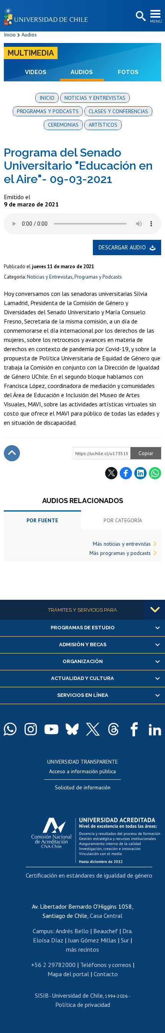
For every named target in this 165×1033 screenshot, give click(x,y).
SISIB (42, 995)
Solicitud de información (83, 787)
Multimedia (31, 53)
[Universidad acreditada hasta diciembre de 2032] (95, 838)
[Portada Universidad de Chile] (48, 15)
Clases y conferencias (118, 111)
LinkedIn (140, 473)
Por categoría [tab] (123, 520)
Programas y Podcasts (98, 277)
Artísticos (103, 124)
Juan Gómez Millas (92, 940)
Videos (35, 72)
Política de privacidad (82, 1004)
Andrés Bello (72, 931)
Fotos (128, 72)
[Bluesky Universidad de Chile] (72, 729)
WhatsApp (155, 473)
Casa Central (106, 915)
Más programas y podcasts (120, 553)
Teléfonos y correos (105, 965)
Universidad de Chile (77, 995)
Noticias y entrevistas (94, 97)
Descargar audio (122, 247)
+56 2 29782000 (53, 965)
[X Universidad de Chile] (92, 729)
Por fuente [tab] (42, 520)
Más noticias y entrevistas (122, 544)
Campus (43, 931)
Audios (29, 34)
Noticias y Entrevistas (50, 277)
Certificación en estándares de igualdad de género (89, 875)
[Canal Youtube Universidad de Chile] (51, 729)
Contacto (106, 974)
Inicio (10, 34)
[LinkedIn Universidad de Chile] (155, 729)
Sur (125, 940)
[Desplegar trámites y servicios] (155, 610)
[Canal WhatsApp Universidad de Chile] (10, 729)
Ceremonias (63, 124)
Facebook (126, 473)
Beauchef (105, 931)
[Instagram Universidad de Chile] (30, 729)
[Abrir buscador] (140, 16)
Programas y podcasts (48, 111)
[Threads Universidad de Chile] (113, 729)
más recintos (82, 949)
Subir (12, 453)
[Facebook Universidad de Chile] (134, 729)
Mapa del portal (68, 974)
